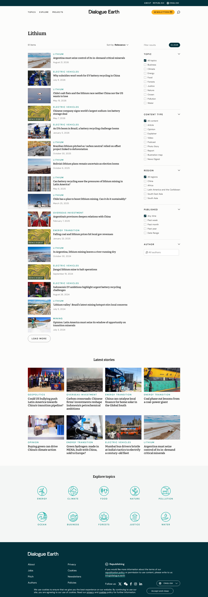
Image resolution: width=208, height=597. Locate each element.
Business (73, 524)
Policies (72, 582)
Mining (58, 318)
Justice (135, 524)
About (147, 3)
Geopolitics (36, 394)
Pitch (30, 576)
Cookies (72, 570)
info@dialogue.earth (115, 575)
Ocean (42, 524)
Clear (174, 45)
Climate (73, 498)
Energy (42, 498)
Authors (32, 582)
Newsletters (161, 12)
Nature (135, 498)
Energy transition (66, 230)
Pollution (166, 498)
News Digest (36, 119)
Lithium (58, 54)
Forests (104, 524)
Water (166, 524)
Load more (39, 338)
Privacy (72, 564)
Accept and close (160, 591)
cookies (102, 592)
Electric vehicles (66, 71)
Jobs (30, 570)
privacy (90, 592)
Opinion (33, 442)
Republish (158, 3)
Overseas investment (68, 212)
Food (104, 498)
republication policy (115, 572)
